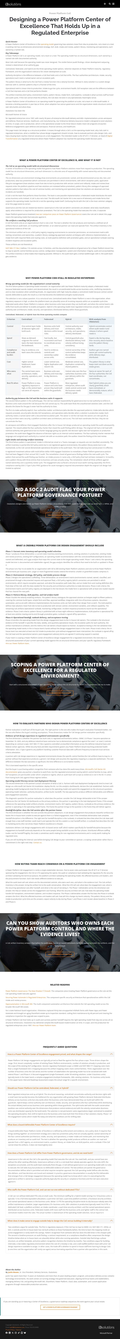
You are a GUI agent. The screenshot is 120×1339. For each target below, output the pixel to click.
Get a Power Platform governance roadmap (60, 1307)
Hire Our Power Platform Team (60, 515)
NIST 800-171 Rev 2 (13, 248)
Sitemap (18, 1330)
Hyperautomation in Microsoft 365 (19, 1004)
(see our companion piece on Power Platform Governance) (58, 214)
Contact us (37, 842)
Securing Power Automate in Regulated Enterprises (26, 997)
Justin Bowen (13, 1272)
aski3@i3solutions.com (17, 1327)
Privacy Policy (10, 1330)
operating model (47, 44)
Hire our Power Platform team (17, 643)
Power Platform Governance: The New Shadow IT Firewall (28, 991)
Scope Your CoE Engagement (60, 693)
